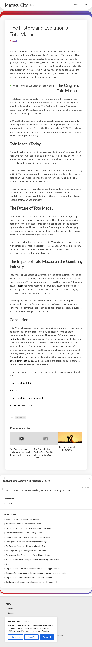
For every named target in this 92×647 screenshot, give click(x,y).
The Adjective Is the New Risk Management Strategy (26, 542)
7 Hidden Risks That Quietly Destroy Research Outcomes (28, 537)
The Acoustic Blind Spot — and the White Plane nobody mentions (31, 555)
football (14, 339)
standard (18, 285)
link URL (14, 390)
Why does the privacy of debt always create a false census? (29, 577)
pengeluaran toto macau (22, 360)
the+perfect (20, 417)
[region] (31, 629)
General (84, 4)
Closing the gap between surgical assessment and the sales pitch (31, 582)
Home (75, 4)
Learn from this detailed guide (25, 383)
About (10, 609)
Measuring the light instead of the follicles (22, 519)
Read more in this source (22, 405)
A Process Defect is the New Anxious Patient (23, 524)
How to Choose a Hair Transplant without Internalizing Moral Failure (32, 560)
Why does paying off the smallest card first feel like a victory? (30, 528)
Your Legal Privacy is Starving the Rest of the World (26, 551)
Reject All (31, 637)
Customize (16, 637)
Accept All (47, 637)
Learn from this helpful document (26, 398)
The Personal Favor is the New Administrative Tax (25, 546)
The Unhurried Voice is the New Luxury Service (24, 533)
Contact (11, 613)
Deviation (9, 564)
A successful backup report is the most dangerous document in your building (36, 573)
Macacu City (16, 5)
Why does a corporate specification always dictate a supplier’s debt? (33, 569)
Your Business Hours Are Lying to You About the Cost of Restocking (20, 452)
